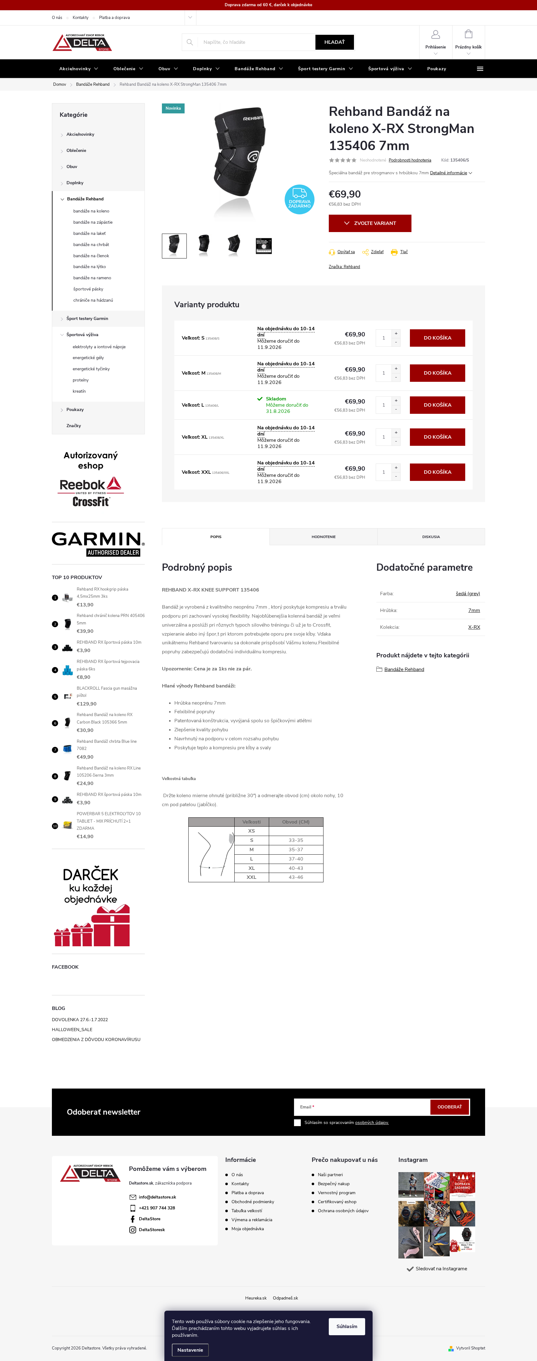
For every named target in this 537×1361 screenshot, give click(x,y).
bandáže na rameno (92, 278)
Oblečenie (76, 150)
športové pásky (88, 289)
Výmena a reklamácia (252, 1220)
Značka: (344, 267)
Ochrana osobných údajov (343, 1210)
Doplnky (75, 183)
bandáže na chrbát (91, 245)
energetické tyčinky (91, 369)
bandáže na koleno (91, 211)
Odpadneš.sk (285, 1298)
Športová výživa (83, 335)
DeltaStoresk (152, 1230)
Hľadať (334, 42)
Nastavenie (190, 1350)
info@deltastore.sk (157, 1197)
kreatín (79, 391)
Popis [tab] (216, 536)
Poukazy (75, 410)
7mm (474, 610)
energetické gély (88, 358)
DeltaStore (149, 1219)
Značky (74, 426)
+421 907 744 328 (157, 1208)
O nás (57, 18)
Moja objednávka (248, 1229)
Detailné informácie (448, 173)
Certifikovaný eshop (337, 1201)
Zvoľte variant (375, 223)
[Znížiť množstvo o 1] (396, 342)
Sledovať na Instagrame (441, 1268)
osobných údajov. (372, 1123)
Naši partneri (330, 1174)
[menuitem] (79, 69)
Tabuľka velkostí (247, 1211)
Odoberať (450, 1107)
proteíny (81, 380)
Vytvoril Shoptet (470, 1348)
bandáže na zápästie (92, 222)
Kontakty (81, 18)
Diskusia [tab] (431, 536)
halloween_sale (72, 1030)
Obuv (72, 167)
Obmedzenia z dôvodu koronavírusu (96, 1040)
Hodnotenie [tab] (324, 536)
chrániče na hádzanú (93, 300)
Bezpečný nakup (334, 1183)
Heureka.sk (256, 1298)
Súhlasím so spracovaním (347, 1123)
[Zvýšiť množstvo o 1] (396, 334)
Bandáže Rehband (85, 199)
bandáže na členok (91, 256)
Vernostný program (337, 1192)
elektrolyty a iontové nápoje (99, 347)
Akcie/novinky (80, 134)
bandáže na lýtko (89, 267)
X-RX (474, 627)
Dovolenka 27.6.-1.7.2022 (80, 1020)
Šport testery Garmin (87, 319)
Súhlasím (347, 1326)
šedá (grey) (468, 593)
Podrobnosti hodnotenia (410, 160)
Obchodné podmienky (253, 1202)
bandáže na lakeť (89, 233)
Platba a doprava (114, 18)
